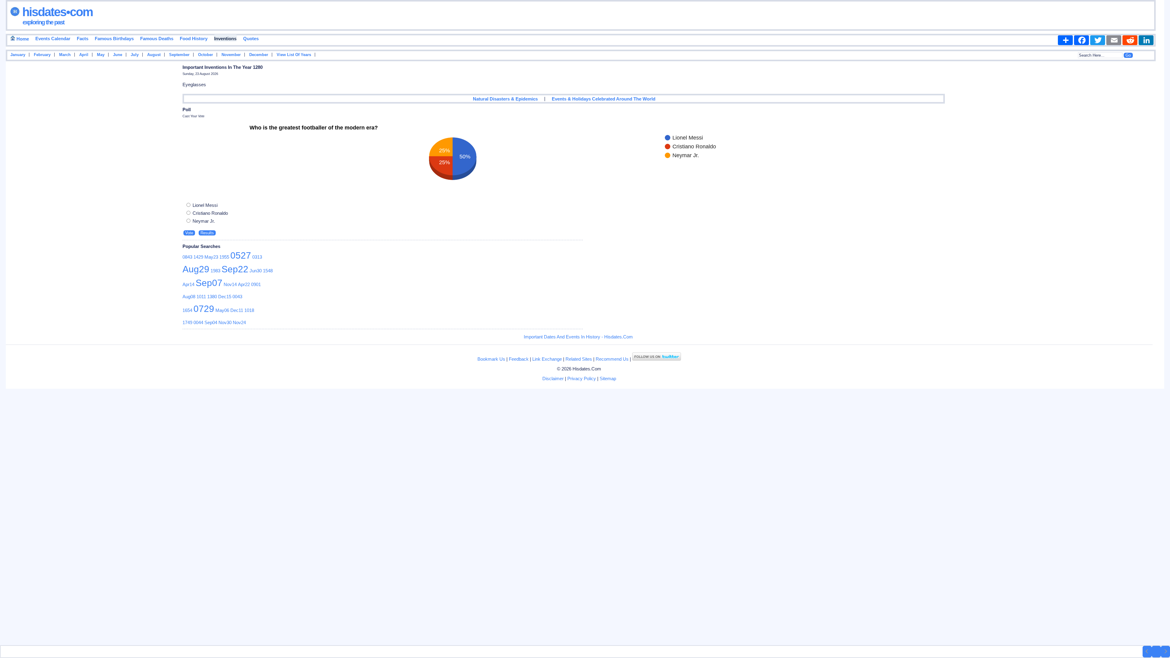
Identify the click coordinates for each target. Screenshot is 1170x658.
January (17, 55)
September (179, 55)
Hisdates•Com (56, 12)
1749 (187, 322)
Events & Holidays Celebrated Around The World (603, 98)
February (42, 55)
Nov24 (239, 322)
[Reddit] (1130, 40)
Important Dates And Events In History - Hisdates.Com (578, 336)
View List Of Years (294, 55)
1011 (201, 296)
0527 (240, 255)
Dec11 (236, 310)
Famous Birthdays (114, 38)
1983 (215, 270)
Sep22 (235, 269)
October (205, 55)
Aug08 (189, 296)
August (154, 55)
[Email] (1114, 40)
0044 (198, 322)
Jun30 (256, 270)
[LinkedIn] (1146, 40)
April (83, 55)
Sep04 (210, 322)
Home (22, 38)
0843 (187, 257)
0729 (203, 309)
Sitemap (608, 378)
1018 (249, 310)
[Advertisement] (1146, 160)
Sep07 (209, 283)
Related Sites (579, 359)
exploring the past (43, 22)
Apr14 (188, 284)
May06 (222, 310)
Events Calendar (52, 38)
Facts (82, 38)
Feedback (519, 359)
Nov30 (225, 322)
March (65, 55)
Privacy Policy (581, 378)
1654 (187, 310)
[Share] (1065, 40)
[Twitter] (1098, 40)
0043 (237, 296)
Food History (193, 38)
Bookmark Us (491, 359)
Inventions (225, 38)
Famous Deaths (156, 38)
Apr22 (244, 284)
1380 (212, 296)
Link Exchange (547, 359)
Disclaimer (553, 378)
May (101, 55)
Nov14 (230, 284)
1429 (198, 257)
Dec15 (224, 296)
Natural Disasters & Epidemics (505, 98)
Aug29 (196, 269)
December (258, 55)
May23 (211, 257)
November (231, 55)
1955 (224, 257)
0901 (256, 284)
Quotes (251, 38)
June (117, 55)
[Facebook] (1081, 40)
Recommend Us (612, 359)
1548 (268, 270)
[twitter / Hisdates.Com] (656, 359)
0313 (257, 257)
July (135, 55)
